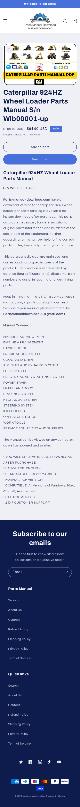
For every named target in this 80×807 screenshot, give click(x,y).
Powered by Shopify (55, 796)
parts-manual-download (34, 796)
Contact (14, 619)
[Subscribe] (67, 572)
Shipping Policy (19, 639)
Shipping (8, 135)
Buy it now (40, 159)
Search (13, 600)
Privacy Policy (18, 648)
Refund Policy (18, 629)
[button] (5, 21)
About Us (15, 610)
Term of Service (19, 658)
